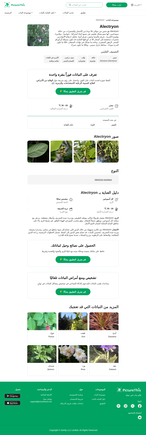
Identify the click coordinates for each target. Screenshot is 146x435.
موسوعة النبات (112, 20)
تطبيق (83, 13)
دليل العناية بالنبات (98, 399)
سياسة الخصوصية (76, 395)
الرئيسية (8, 13)
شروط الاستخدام (76, 399)
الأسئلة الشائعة (46, 395)
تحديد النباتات (68, 13)
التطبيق (102, 403)
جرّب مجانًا (116, 5)
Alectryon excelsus (103, 180)
